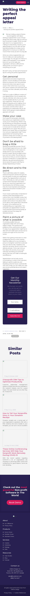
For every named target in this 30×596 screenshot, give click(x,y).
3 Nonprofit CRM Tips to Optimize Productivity (13, 381)
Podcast (7, 560)
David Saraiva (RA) (11, 331)
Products (6, 529)
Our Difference (9, 523)
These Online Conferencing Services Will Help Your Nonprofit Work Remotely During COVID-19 (15, 452)
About (5, 520)
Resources (7, 553)
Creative (7, 542)
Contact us (15, 566)
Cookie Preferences (20, 592)
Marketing (7, 545)
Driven (21, 587)
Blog (10, 28)
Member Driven (9, 534)
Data (6, 549)
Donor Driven (8, 532)
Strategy (7, 547)
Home (4, 28)
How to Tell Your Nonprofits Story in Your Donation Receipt (15, 415)
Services (6, 540)
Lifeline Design (15, 589)
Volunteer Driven (9, 536)
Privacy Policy (8, 525)
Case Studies (8, 555)
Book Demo (21, 2)
